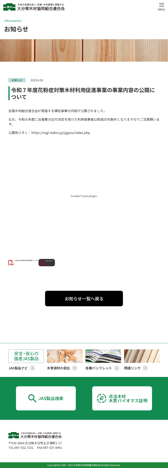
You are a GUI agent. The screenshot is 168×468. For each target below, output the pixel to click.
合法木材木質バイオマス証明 (128, 398)
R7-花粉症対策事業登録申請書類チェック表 (26, 260)
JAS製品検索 (51, 398)
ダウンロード (49, 261)
